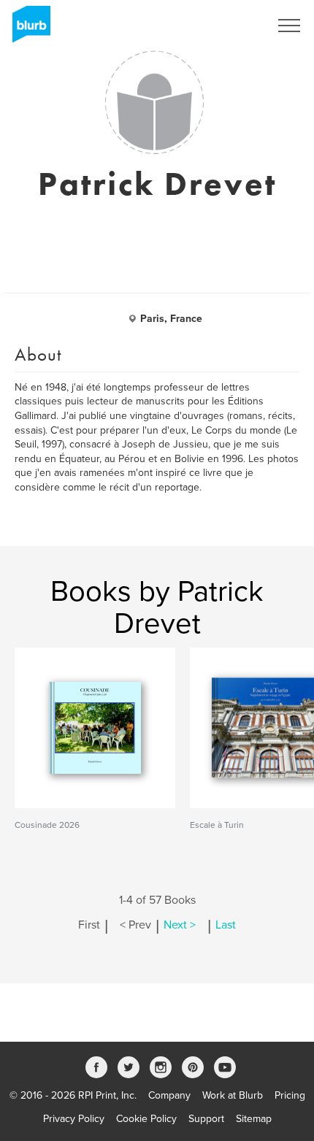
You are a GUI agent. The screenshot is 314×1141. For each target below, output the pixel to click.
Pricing (290, 1095)
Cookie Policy (146, 1119)
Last (225, 925)
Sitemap (254, 1119)
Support (206, 1119)
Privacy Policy (73, 1119)
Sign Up (232, 25)
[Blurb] (27, 29)
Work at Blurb (232, 1095)
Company (169, 1095)
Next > (180, 925)
